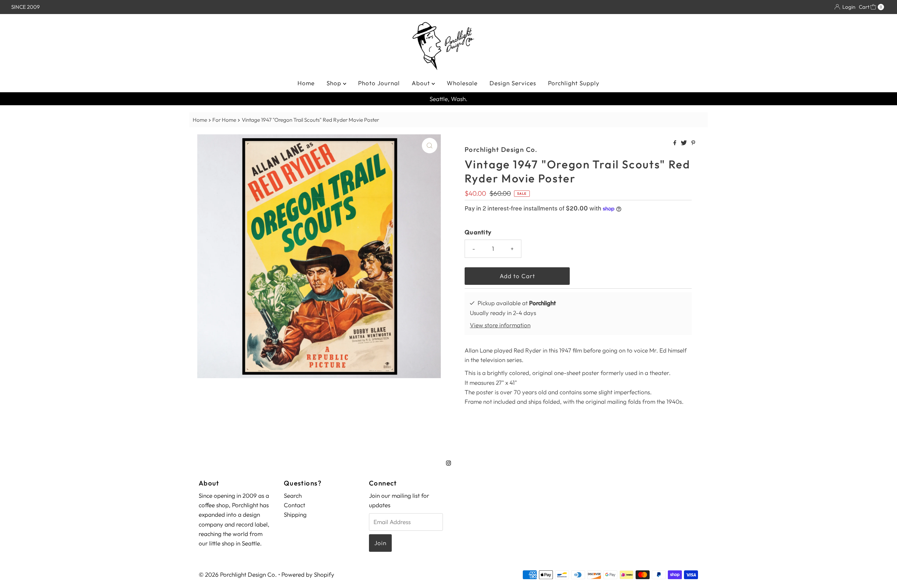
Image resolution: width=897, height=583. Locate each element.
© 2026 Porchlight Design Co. (238, 574)
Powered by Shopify (307, 574)
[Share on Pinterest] (693, 143)
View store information (500, 325)
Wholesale (462, 83)
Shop (335, 83)
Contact (294, 505)
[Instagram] (448, 463)
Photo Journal (379, 83)
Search (293, 495)
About (422, 83)
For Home (224, 119)
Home (306, 83)
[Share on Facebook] (675, 143)
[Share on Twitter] (684, 143)
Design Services (512, 83)
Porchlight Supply (574, 83)
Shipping (295, 514)
